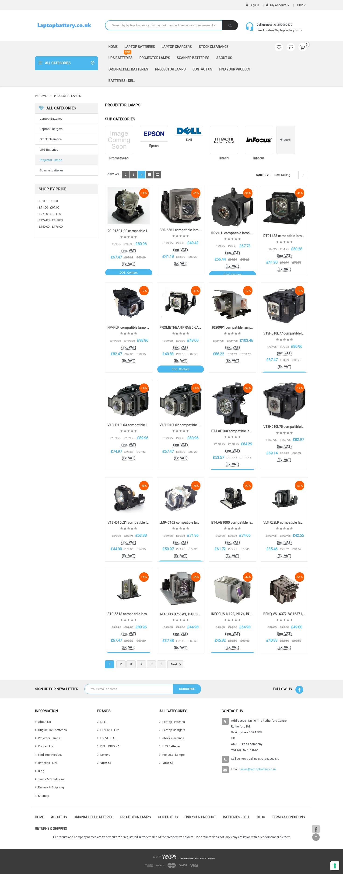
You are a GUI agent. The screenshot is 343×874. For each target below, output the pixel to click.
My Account (278, 5)
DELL (103, 722)
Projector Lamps (155, 58)
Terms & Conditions (51, 779)
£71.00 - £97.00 (49, 207)
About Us (224, 58)
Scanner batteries (193, 58)
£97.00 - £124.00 (50, 214)
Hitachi (224, 158)
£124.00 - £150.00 (51, 220)
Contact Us (202, 69)
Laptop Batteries (140, 47)
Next (174, 664)
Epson (154, 146)
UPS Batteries (120, 56)
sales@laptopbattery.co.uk (284, 30)
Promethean (119, 158)
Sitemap (43, 795)
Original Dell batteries (128, 69)
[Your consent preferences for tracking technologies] (334, 865)
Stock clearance (213, 47)
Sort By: (262, 175)
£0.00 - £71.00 (48, 201)
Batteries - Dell (121, 81)
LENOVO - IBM (109, 730)
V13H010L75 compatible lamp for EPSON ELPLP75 (301, 426)
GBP (300, 5)
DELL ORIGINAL (110, 746)
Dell (189, 140)
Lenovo (105, 754)
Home (113, 47)
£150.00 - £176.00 (51, 226)
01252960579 (283, 24)
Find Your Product (235, 69)
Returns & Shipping (51, 787)
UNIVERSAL (108, 738)
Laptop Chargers (177, 47)
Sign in (254, 5)
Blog (41, 771)
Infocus (259, 158)
